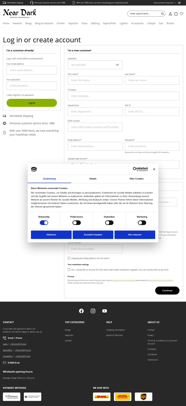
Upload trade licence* (78, 158)
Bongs (68, 329)
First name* (73, 74)
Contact (151, 329)
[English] (179, 3)
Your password (13, 79)
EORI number (74, 120)
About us (153, 322)
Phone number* (75, 242)
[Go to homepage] (19, 13)
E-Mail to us (14, 362)
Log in (31, 103)
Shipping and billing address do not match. (90, 258)
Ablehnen (51, 235)
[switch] (77, 222)
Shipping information (115, 329)
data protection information (124, 280)
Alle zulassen (135, 235)
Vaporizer (69, 335)
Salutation (72, 58)
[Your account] (170, 13)
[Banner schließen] (154, 169)
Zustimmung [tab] (49, 179)
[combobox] (144, 13)
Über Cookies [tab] (137, 179)
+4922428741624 (18, 344)
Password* (130, 140)
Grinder (68, 340)
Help (109, 322)
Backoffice (7, 350)
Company (72, 89)
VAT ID (128, 105)
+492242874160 (22, 356)
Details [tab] (93, 179)
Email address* (75, 140)
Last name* (130, 74)
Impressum (153, 359)
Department (73, 105)
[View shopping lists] (181, 13)
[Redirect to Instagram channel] (93, 311)
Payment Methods (114, 335)
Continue (167, 290)
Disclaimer (152, 354)
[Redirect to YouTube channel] (104, 311)
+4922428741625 (23, 350)
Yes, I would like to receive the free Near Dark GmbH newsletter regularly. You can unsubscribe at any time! (120, 269)
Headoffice (8, 356)
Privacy (151, 335)
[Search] (162, 13)
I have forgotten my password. (20, 95)
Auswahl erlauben (93, 235)
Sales (5, 344)
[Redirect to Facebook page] (81, 311)
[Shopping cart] (176, 13)
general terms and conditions (161, 280)
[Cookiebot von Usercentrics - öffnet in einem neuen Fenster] (135, 169)
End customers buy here (163, 2)
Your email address (15, 63)
